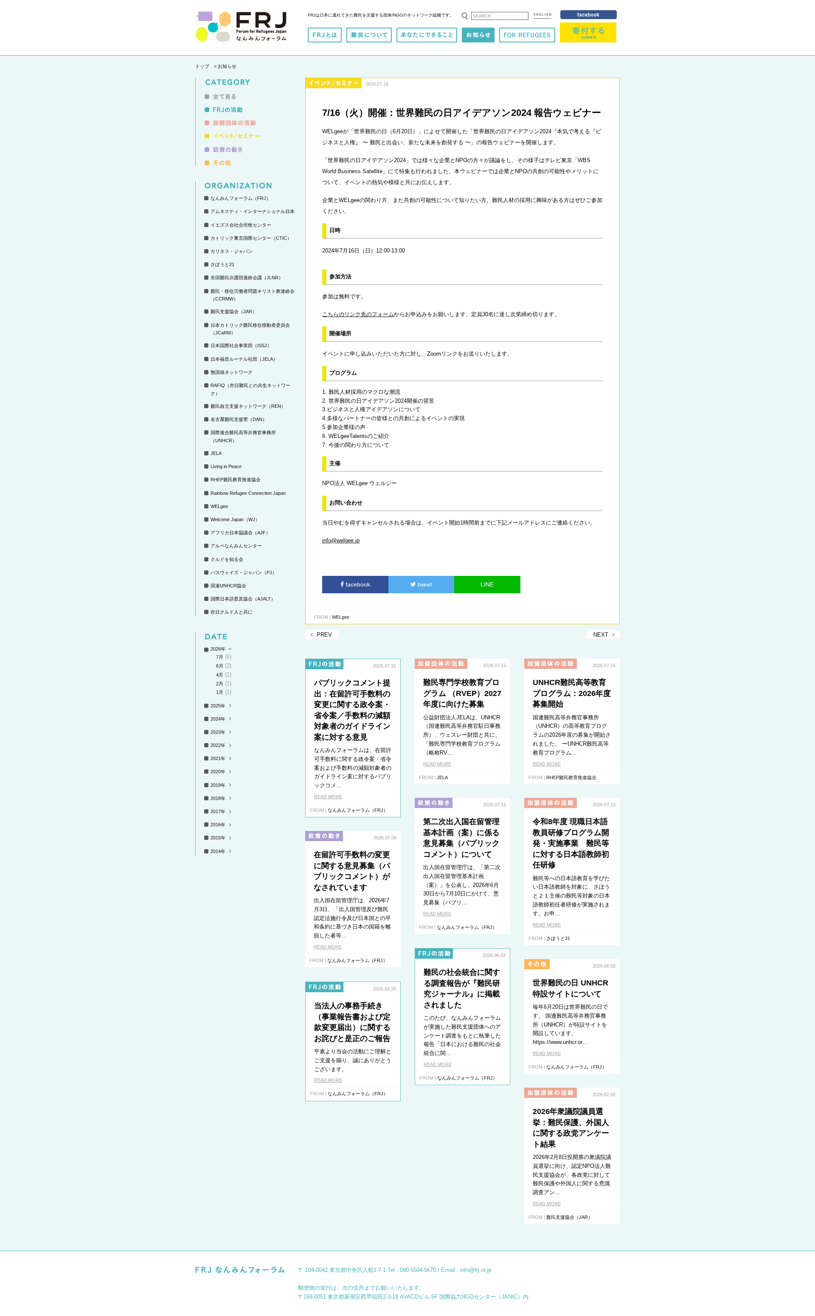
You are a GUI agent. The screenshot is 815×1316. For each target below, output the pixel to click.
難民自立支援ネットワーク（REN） (248, 406)
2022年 (218, 745)
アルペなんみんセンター (236, 545)
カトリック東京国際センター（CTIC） (251, 238)
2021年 (218, 758)
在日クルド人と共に (232, 612)
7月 (219, 656)
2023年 (218, 732)
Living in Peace (226, 466)
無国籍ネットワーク (232, 372)
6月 (219, 665)
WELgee (219, 506)
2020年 (218, 771)
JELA (216, 453)
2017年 (218, 811)
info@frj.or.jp (475, 1270)
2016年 (218, 824)
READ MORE (328, 796)
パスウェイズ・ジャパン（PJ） (244, 572)
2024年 (218, 718)
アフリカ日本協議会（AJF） (240, 532)
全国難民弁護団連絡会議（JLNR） (247, 277)
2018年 (218, 798)
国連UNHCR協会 (228, 585)
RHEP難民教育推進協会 (236, 479)
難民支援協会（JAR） (234, 311)
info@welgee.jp (341, 540)
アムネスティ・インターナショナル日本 (253, 211)
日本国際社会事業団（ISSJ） (241, 345)
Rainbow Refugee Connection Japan (248, 493)
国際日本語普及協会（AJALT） (243, 598)
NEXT (600, 634)
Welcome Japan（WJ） (235, 519)
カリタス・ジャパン (232, 251)
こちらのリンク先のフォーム (358, 314)
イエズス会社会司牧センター (241, 224)
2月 (219, 683)
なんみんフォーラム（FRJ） (241, 198)
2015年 (218, 837)
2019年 (218, 785)
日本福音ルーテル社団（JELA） (244, 359)
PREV (324, 634)
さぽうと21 (222, 264)
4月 (219, 674)
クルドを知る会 (227, 559)
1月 (219, 692)
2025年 (218, 705)
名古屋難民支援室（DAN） (239, 419)
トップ (202, 66)
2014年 (218, 851)
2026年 (218, 648)
